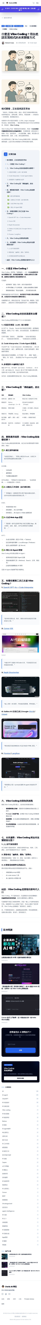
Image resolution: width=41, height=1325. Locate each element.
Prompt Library (29, 1299)
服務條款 (24, 1316)
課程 (8, 1299)
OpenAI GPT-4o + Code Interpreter (18, 587)
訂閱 (20, 1050)
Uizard (4, 714)
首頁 (3, 1299)
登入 (37, 3)
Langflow (16, 753)
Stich (31, 711)
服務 (3, 1304)
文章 (14, 1299)
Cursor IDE (8, 628)
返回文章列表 (8, 18)
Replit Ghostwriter (11, 672)
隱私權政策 (17, 1316)
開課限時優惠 (20, 1078)
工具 (20, 1299)
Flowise (7, 753)
